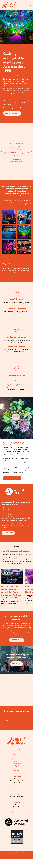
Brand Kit (16, 770)
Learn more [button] (8, 533)
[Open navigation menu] (26, 5)
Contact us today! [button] (12, 113)
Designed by (16, 852)
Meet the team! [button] (16, 640)
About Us (16, 769)
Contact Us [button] (16, 664)
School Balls (16, 761)
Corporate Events (16, 760)
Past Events (16, 767)
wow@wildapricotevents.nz (16, 812)
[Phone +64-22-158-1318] (29, 5)
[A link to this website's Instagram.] (16, 749)
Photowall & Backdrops (16, 763)
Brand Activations (16, 758)
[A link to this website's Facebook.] (13, 749)
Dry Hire (16, 765)
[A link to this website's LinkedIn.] (19, 749)
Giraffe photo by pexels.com (13, 853)
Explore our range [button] (12, 478)
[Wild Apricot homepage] (13, 5)
